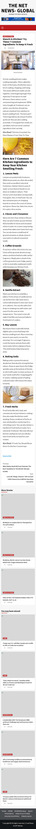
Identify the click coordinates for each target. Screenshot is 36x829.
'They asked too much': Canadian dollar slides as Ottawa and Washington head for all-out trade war (17, 683)
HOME (4, 638)
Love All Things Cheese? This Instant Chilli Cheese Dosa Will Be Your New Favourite (20, 478)
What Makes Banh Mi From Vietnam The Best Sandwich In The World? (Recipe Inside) (17, 467)
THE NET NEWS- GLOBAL (18, 8)
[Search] (32, 27)
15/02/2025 (11, 48)
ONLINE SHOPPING (11, 816)
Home (4, 811)
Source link (7, 456)
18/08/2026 (9, 602)
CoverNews (29, 823)
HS (5, 48)
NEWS (10, 811)
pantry (16, 337)
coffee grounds (9, 261)
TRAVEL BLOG (26, 816)
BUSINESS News (7, 715)
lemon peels (12, 180)
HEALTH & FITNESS (8, 36)
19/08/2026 (9, 527)
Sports (30, 811)
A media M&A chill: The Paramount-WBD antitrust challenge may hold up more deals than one (18, 722)
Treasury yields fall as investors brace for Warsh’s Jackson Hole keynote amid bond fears (17, 799)
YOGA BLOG (9, 813)
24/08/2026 (9, 648)
